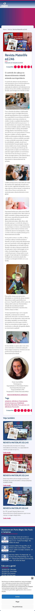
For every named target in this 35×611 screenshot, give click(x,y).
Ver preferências (17, 607)
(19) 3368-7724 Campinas (9, 573)
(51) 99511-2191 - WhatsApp (9, 569)
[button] (32, 578)
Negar (17, 602)
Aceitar (17, 596)
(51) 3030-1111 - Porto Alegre (9, 571)
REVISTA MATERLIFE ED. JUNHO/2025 (17, 395)
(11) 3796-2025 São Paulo (8, 575)
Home (5, 29)
